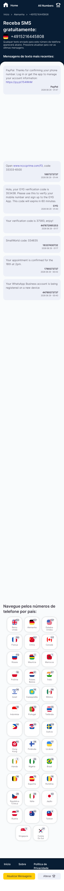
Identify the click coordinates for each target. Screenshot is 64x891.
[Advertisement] (32, 129)
